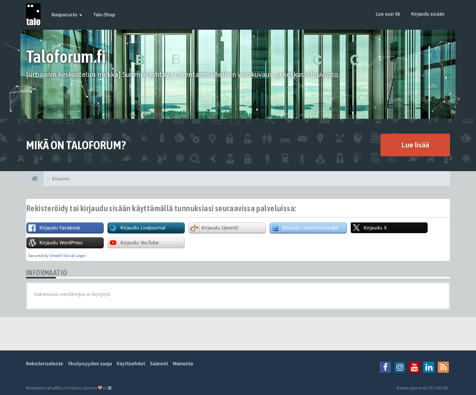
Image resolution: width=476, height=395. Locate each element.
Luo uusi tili (388, 13)
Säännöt (159, 363)
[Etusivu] (35, 178)
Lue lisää (415, 144)
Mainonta (183, 363)
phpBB (53, 388)
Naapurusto (65, 14)
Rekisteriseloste (44, 363)
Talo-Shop (104, 14)
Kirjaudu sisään (427, 13)
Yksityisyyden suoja (90, 363)
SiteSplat (72, 388)
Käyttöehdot (131, 363)
